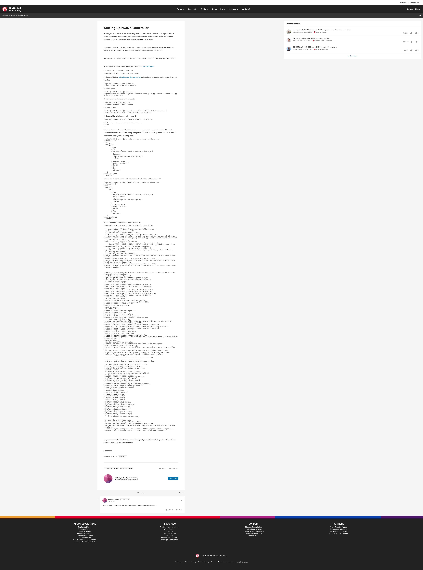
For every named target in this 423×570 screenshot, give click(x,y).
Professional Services (254, 529)
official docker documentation (130, 77)
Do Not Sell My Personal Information (222, 562)
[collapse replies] (97, 499)
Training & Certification (169, 540)
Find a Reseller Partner (338, 527)
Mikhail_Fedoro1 (121, 478)
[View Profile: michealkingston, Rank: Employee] (289, 31)
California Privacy (203, 562)
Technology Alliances (338, 529)
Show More (353, 63)
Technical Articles (23, 15)
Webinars (169, 535)
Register (410, 9)
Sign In (417, 9)
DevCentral (5, 15)
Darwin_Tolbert (297, 54)
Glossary (169, 531)
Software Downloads (254, 533)
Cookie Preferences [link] (242, 562)
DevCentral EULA (84, 538)
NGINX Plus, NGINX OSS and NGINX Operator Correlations (315, 52)
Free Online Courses (169, 538)
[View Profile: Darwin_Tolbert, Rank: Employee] (289, 53)
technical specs (148, 66)
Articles (13, 15)
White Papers (169, 529)
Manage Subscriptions (253, 527)
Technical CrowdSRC (85, 533)
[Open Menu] (419, 15)
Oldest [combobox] (182, 493)
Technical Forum (84, 529)
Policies (187, 562)
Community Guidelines (85, 535)
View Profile (173, 478)
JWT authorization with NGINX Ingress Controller (311, 41)
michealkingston (298, 32)
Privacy (193, 562)
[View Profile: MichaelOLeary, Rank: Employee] (289, 42)
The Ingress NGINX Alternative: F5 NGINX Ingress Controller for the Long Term (321, 30)
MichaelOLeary (297, 43)
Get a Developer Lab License (84, 540)
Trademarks (179, 562)
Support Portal (253, 535)
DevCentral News (84, 527)
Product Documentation (169, 527)
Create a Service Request (254, 531)
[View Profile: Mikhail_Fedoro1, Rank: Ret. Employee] (108, 478)
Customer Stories (169, 533)
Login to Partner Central (338, 533)
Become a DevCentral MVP (84, 542)
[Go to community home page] (12, 9)
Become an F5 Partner (338, 531)
